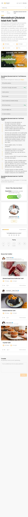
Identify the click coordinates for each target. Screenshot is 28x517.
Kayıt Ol (20, 3)
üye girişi (16, 363)
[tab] (13, 68)
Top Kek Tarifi (6, 342)
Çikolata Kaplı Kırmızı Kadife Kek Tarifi (13, 278)
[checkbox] (2, 123)
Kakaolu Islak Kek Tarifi (9, 310)
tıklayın (22, 79)
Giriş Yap (24, 3)
